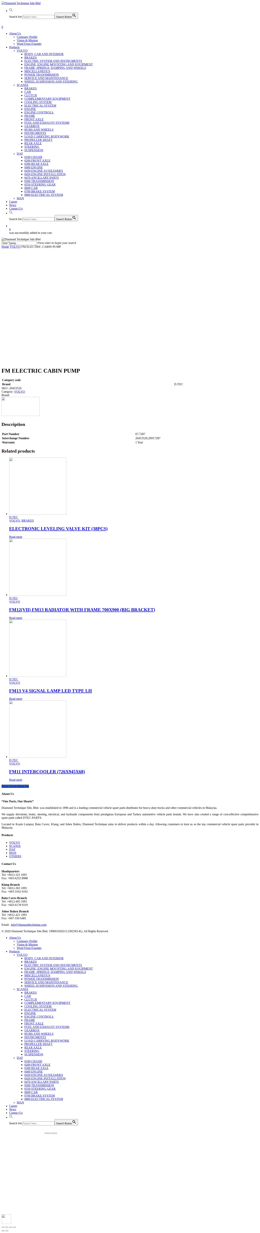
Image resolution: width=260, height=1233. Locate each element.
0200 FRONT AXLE (37, 1064)
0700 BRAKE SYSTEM (39, 1095)
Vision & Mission (27, 944)
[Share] (6, 1227)
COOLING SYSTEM (38, 1006)
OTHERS (15, 856)
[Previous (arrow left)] (3, 1230)
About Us (15, 937)
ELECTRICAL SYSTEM (40, 1009)
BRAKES (28, 520)
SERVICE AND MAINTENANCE (46, 982)
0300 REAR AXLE (36, 1068)
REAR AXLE (33, 1047)
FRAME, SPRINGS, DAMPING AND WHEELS (55, 972)
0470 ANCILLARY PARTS (41, 1081)
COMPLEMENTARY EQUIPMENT (47, 1003)
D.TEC (13, 517)
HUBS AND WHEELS (38, 1033)
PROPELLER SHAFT (38, 1044)
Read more (15, 536)
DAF (12, 849)
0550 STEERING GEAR (40, 1088)
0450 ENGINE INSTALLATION (45, 1078)
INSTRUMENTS (35, 1037)
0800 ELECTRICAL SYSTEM (43, 1099)
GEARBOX (32, 1030)
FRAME (29, 1020)
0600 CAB (31, 1092)
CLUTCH (30, 999)
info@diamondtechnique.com (28, 924)
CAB (27, 996)
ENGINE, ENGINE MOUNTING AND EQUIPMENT (58, 968)
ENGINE (30, 1013)
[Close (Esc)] (3, 1227)
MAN (12, 852)
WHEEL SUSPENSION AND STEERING (51, 985)
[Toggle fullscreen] (10, 1227)
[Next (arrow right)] (6, 1230)
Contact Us (16, 1112)
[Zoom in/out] (14, 1227)
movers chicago (51, 1133)
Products (14, 951)
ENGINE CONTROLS (39, 1016)
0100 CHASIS (33, 1061)
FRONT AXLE (34, 1023)
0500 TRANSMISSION (39, 1085)
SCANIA (15, 846)
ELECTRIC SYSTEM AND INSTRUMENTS (53, 965)
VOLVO (15, 246)
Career (13, 1106)
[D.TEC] (21, 415)
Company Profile (27, 941)
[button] (11, 10)
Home (5, 246)
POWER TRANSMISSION (41, 978)
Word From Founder (29, 948)
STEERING (31, 1051)
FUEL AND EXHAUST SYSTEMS (46, 1027)
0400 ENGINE (33, 1071)
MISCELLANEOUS (37, 975)
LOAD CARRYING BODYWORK (46, 1040)
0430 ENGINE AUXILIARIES (43, 1075)
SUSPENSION (33, 1054)
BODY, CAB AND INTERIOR (44, 958)
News (12, 1109)
